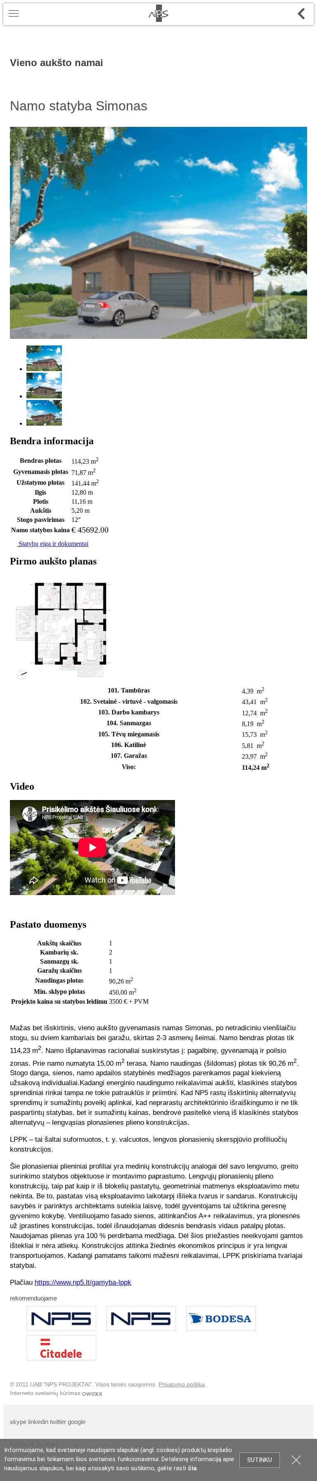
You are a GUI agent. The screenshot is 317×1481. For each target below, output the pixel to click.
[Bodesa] (221, 1318)
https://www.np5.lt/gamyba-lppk (83, 1282)
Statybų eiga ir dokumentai (52, 543)
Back (301, 14)
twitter (58, 1421)
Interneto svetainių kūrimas (46, 1393)
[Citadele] (61, 1347)
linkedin (38, 1421)
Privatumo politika (181, 1384)
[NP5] (61, 1318)
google (76, 1421)
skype (18, 1421)
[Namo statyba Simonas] (158, 336)
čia (192, 1468)
